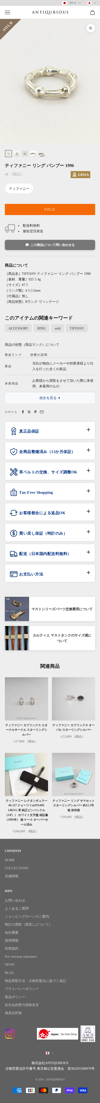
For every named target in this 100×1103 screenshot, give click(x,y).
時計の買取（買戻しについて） (28, 924)
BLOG (9, 973)
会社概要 (11, 932)
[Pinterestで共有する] (35, 412)
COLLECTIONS (16, 868)
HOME (10, 860)
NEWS (10, 964)
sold (57, 328)
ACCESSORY (18, 328)
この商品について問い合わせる (53, 245)
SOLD (49, 209)
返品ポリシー (15, 997)
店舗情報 (11, 876)
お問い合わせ (15, 900)
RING (41, 328)
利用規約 (11, 948)
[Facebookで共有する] (23, 412)
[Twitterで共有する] (29, 412)
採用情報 (11, 940)
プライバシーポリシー (22, 989)
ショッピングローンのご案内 (27, 916)
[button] (50, 433)
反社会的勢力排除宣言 (22, 1005)
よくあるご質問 (17, 908)
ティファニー (19, 189)
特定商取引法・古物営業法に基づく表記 (35, 981)
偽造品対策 (13, 1013)
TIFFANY (77, 328)
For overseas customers (21, 956)
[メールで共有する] (42, 412)
